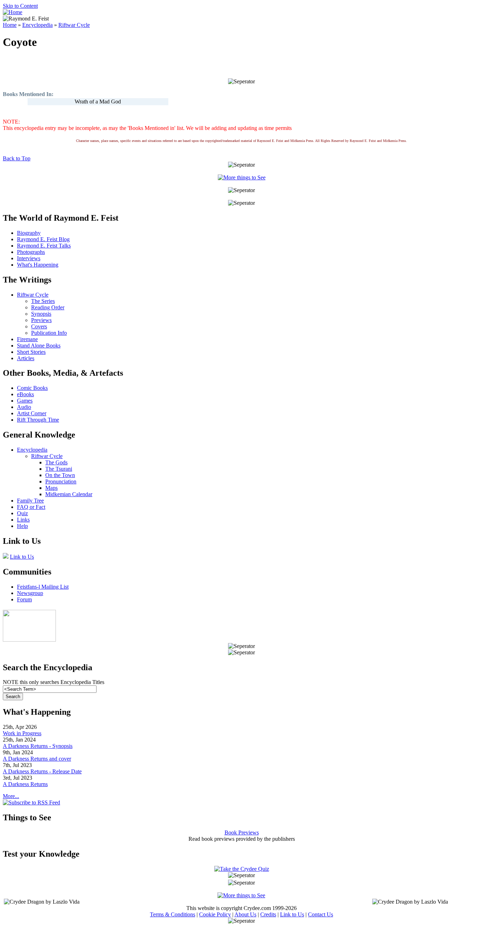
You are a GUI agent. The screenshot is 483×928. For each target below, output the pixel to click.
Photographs (31, 252)
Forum (24, 599)
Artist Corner (31, 413)
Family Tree (30, 501)
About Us (245, 914)
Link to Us (22, 557)
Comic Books (32, 388)
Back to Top (16, 158)
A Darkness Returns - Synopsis (37, 746)
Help (22, 526)
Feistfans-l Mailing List (43, 587)
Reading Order (47, 307)
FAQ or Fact (31, 507)
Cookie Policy (215, 914)
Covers (39, 326)
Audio (24, 407)
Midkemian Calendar (68, 494)
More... (11, 796)
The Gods (56, 462)
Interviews (28, 258)
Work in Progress (22, 733)
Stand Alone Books (38, 346)
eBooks (25, 394)
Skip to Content (20, 6)
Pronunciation (60, 481)
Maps (51, 488)
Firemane (27, 339)
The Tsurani (58, 469)
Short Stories (31, 352)
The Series (43, 301)
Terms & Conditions (172, 914)
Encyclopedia (37, 25)
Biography (29, 233)
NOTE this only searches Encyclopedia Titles (53, 682)
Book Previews (242, 832)
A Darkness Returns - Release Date (42, 771)
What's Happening (37, 265)
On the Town (60, 475)
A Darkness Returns (25, 784)
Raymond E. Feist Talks (44, 246)
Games (25, 401)
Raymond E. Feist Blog (43, 239)
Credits (268, 914)
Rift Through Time (38, 420)
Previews (41, 320)
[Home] (12, 12)
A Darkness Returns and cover (37, 759)
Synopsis (41, 314)
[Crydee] (29, 640)
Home (10, 25)
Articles (25, 358)
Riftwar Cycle (74, 25)
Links (23, 520)
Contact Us (320, 914)
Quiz (22, 513)
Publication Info (49, 333)
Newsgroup (30, 593)
